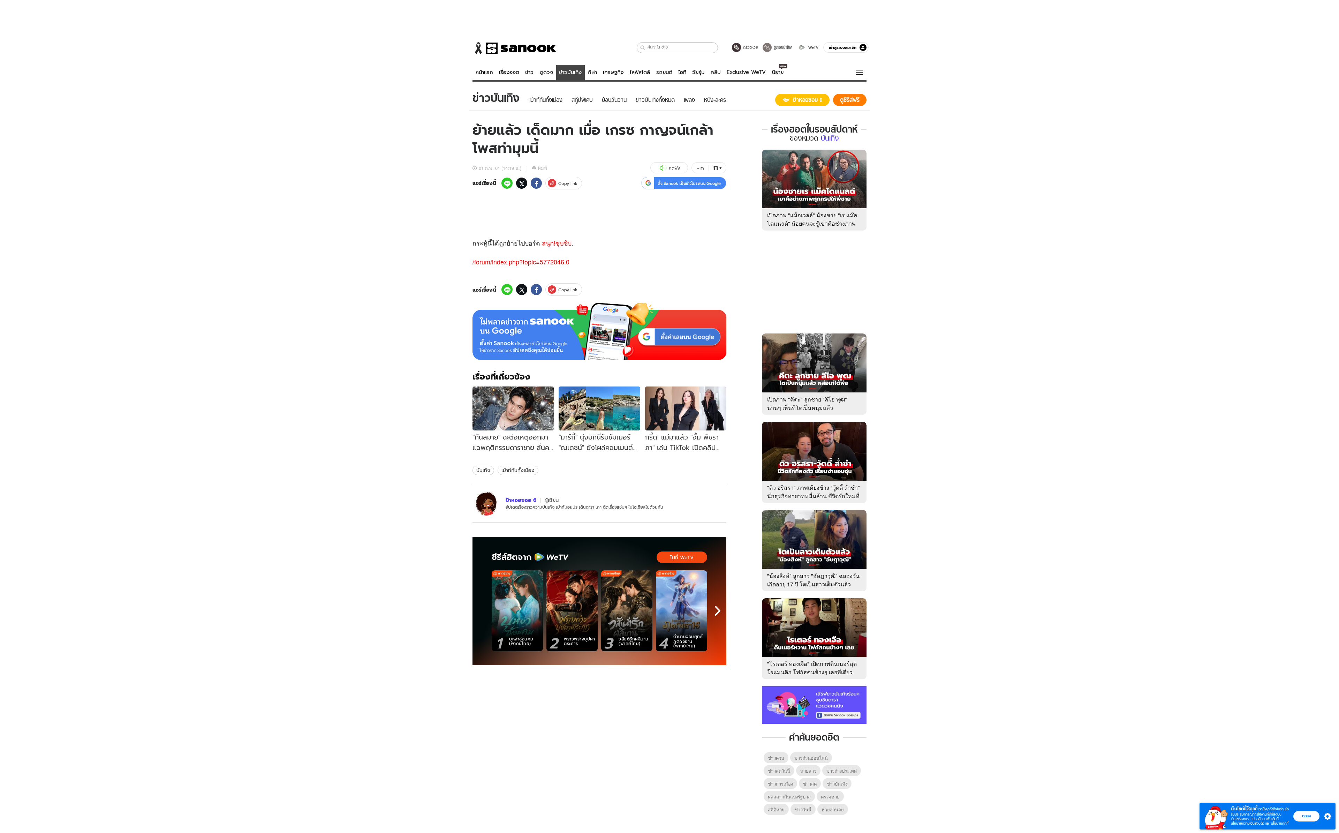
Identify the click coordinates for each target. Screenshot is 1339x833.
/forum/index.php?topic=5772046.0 (520, 261)
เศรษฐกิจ (613, 72)
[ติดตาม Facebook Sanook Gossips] (814, 704)
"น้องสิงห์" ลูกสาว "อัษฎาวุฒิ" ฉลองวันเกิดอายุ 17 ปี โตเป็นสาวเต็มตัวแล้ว (813, 580)
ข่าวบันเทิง (570, 72)
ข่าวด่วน (776, 758)
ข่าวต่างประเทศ (841, 770)
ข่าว (529, 72)
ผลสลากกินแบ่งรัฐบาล (789, 796)
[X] (521, 183)
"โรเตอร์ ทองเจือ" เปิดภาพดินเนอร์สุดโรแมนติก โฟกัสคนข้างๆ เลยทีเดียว (812, 668)
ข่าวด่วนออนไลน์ (811, 758)
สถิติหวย (776, 809)
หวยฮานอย (833, 809)
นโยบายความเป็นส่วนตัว (1247, 823)
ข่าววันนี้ (803, 809)
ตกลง (1306, 816)
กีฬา (592, 72)
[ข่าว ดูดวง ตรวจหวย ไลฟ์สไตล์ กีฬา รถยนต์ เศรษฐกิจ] (514, 48)
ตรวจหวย (830, 796)
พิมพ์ (542, 168)
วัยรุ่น (698, 72)
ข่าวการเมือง (780, 783)
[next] (717, 610)
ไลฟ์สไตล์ (640, 72)
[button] (642, 48)
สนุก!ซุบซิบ (557, 242)
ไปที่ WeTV (682, 557)
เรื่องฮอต (509, 72)
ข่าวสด (810, 783)
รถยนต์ (664, 72)
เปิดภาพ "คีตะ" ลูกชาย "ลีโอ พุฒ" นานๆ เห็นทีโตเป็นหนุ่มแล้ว (807, 403)
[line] (507, 183)
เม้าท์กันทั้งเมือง (518, 470)
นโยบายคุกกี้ (1279, 823)
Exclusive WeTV (746, 72)
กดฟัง (674, 168)
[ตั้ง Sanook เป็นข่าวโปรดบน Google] (599, 331)
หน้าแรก (484, 72)
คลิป (716, 72)
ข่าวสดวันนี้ (779, 770)
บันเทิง (483, 470)
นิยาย (778, 72)
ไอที (682, 72)
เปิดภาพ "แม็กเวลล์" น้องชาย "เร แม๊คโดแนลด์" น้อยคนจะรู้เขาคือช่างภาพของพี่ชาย (812, 223)
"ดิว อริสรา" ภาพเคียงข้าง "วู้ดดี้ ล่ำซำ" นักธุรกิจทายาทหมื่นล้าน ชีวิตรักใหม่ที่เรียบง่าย (813, 495)
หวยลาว (808, 770)
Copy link (567, 183)
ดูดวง (546, 72)
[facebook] (536, 183)
